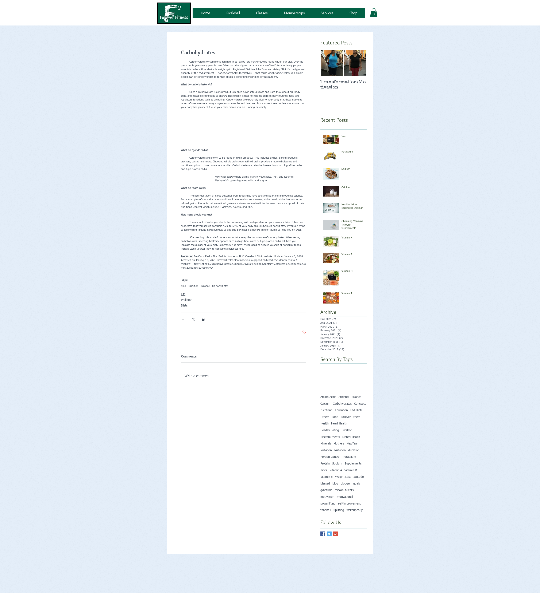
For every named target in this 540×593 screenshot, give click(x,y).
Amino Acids (328, 406)
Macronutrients (330, 446)
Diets (184, 315)
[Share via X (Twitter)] (193, 329)
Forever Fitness (350, 426)
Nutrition (193, 296)
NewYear (352, 453)
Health (324, 433)
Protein (325, 473)
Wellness (186, 309)
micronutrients (344, 499)
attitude (359, 486)
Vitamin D (350, 480)
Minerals (325, 453)
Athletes (344, 406)
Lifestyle (347, 440)
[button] (373, 12)
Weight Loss (343, 486)
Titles (323, 480)
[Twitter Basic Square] (329, 543)
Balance (205, 296)
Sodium (337, 473)
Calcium (325, 413)
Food (335, 426)
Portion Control (330, 466)
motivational (345, 506)
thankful (325, 519)
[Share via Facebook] (183, 329)
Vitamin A (336, 480)
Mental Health (351, 446)
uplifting (338, 519)
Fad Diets (356, 420)
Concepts (360, 413)
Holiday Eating (329, 440)
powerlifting (328, 513)
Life (183, 304)
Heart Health (339, 433)
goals (356, 493)
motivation (327, 506)
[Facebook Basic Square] (322, 543)
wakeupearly (355, 519)
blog (183, 296)
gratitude (326, 499)
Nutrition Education (346, 460)
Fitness (324, 426)
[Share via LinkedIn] (204, 329)
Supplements (353, 473)
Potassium (349, 466)
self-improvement (349, 513)
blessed (325, 493)
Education (341, 420)
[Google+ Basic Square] (335, 543)
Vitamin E (326, 486)
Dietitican (326, 420)
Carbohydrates (220, 296)
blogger (346, 493)
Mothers (338, 453)
